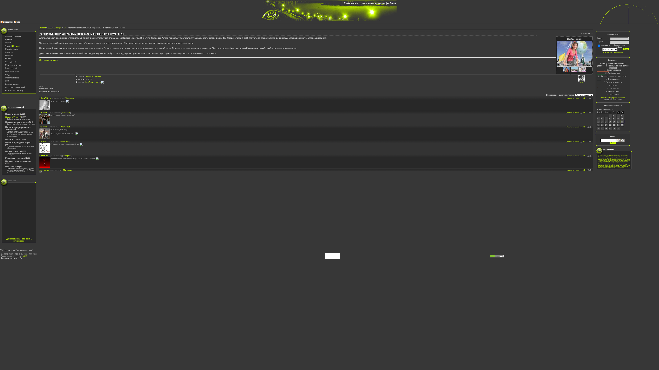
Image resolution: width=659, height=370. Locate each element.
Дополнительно (12, 71)
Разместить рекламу (14, 90)
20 (602, 125)
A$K (25, 256)
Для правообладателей (15, 87)
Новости (9, 52)
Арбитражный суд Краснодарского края (607, 158)
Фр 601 (608, 155)
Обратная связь (12, 78)
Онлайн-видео (11, 49)
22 (610, 125)
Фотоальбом (10, 62)
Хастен (615, 162)
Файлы (8, 46)
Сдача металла (624, 166)
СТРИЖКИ (607, 161)
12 (598, 122)
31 (618, 128)
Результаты (605, 98)
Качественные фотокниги (607, 162)
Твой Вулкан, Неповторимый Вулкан (621, 165)
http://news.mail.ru (93, 82)
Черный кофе (621, 155)
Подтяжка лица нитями (608, 159)
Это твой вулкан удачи (610, 167)
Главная (42, 28)
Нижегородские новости (17, 122)
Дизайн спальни (620, 167)
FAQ (7, 81)
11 (622, 119)
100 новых (16, 46)
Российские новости (15, 158)
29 (610, 128)
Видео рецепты (601, 167)
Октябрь (57, 28)
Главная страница (13, 36)
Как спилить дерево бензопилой (605, 160)
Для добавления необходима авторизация (19, 240)
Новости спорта (12, 139)
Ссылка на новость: (48, 60)
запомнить (605, 46)
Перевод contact (601, 156)
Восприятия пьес (614, 155)
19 (598, 125)
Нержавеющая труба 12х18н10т (611, 164)
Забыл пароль (607, 52)
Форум (8, 43)
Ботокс (626, 155)
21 (606, 125)
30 (614, 128)
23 (614, 125)
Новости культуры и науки (18, 142)
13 (602, 122)
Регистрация (618, 52)
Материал (69, 98)
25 (622, 125)
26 (598, 128)
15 (610, 122)
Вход (7, 74)
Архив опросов (618, 98)
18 (64, 28)
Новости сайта (12, 114)
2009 (50, 28)
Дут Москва (627, 159)
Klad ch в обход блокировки (612, 156)
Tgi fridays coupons (602, 155)
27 (602, 128)
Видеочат (600, 159)
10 (618, 119)
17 (618, 122)
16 (614, 122)
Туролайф (607, 166)
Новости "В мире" (13, 117)
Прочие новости (13, 151)
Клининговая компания (622, 158)
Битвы (8, 59)
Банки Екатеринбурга (615, 166)
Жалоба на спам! (572, 98)
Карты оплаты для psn (624, 156)
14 (606, 122)
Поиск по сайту (12, 68)
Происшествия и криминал (18, 161)
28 (606, 128)
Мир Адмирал (601, 166)
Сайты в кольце (12, 84)
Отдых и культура (13, 65)
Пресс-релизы (12, 166)
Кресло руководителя (619, 159)
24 (618, 125)
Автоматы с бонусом (608, 165)
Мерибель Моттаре (618, 160)
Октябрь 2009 (605, 109)
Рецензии (9, 55)
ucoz (581, 83)
